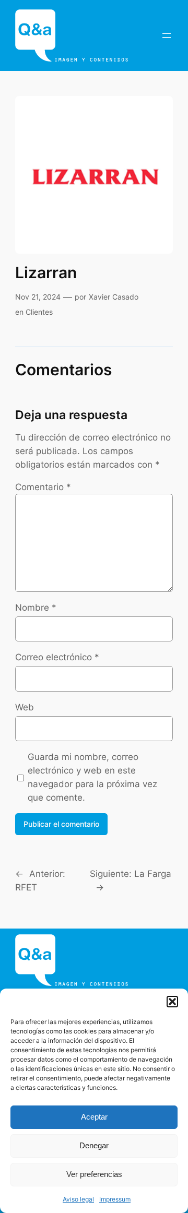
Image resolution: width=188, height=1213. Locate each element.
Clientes (39, 311)
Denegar (94, 1145)
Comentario (43, 487)
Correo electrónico (57, 657)
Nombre (35, 607)
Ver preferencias (94, 1174)
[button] (172, 1001)
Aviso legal (78, 1199)
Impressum (115, 1199)
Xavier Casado (113, 296)
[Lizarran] (94, 175)
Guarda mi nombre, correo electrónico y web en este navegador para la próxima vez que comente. (92, 777)
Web (24, 707)
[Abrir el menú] (166, 35)
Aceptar (94, 1116)
